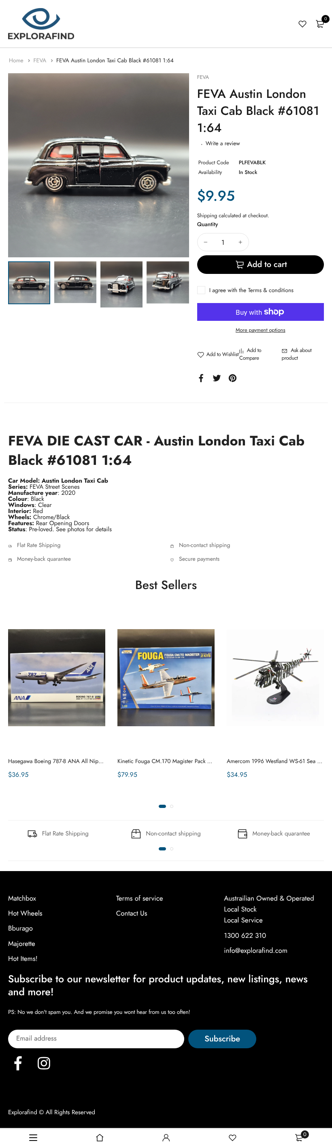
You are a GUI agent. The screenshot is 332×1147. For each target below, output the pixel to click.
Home (17, 61)
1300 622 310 (245, 936)
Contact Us (131, 913)
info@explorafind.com (255, 951)
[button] (162, 806)
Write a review (223, 143)
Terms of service (139, 898)
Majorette (21, 944)
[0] (320, 24)
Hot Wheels (25, 913)
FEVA (40, 61)
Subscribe (222, 1039)
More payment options (260, 330)
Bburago (20, 929)
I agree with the (251, 290)
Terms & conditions (270, 290)
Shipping (207, 215)
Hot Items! (23, 959)
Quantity (207, 224)
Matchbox (22, 898)
